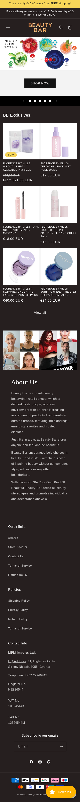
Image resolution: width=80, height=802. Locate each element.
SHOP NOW (40, 83)
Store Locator (17, 547)
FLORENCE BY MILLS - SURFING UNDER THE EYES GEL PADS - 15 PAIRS (58, 291)
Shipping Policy (19, 600)
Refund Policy (18, 619)
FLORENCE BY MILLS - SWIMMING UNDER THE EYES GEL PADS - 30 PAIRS (20, 291)
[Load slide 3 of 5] (40, 101)
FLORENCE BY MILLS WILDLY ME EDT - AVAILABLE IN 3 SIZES (17, 166)
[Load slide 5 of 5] (49, 101)
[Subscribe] (61, 746)
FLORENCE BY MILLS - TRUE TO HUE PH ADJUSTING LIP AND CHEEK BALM (58, 231)
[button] (8, 27)
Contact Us (16, 556)
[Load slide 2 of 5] (35, 101)
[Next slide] (56, 101)
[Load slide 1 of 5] (30, 101)
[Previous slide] (23, 101)
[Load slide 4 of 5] (44, 101)
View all (40, 312)
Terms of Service (20, 565)
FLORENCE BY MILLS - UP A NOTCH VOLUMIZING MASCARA (21, 230)
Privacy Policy (18, 609)
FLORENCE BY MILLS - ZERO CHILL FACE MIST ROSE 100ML (55, 166)
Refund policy (17, 574)
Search (13, 537)
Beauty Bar (33, 794)
